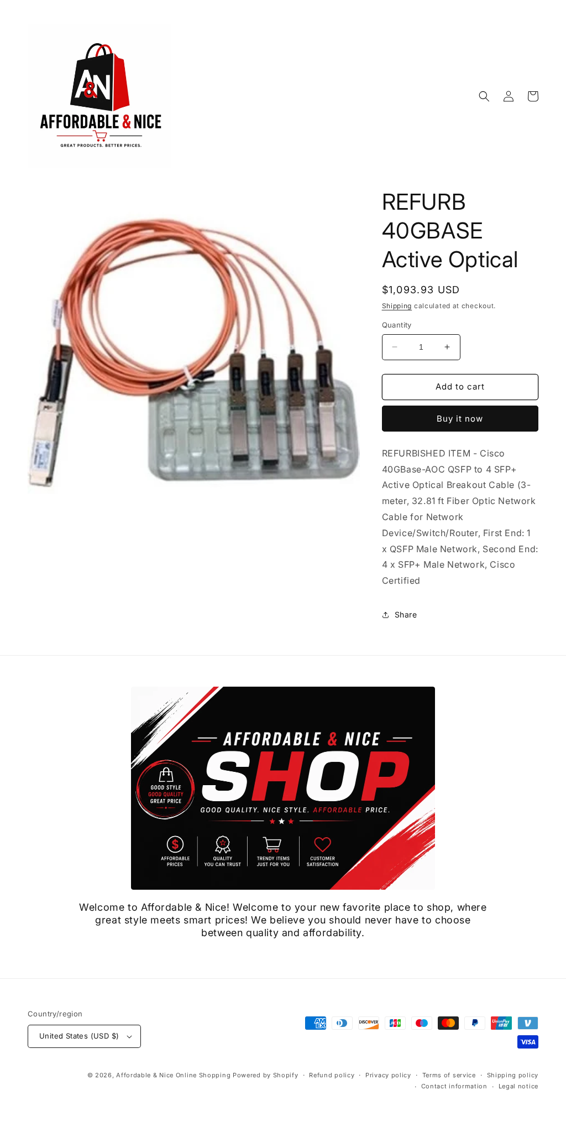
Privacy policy (388, 1075)
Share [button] (406, 614)
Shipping (397, 306)
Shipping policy (513, 1075)
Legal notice (518, 1086)
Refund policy (331, 1075)
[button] (484, 96)
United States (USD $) (79, 1035)
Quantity (397, 324)
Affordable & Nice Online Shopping (173, 1075)
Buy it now (460, 418)
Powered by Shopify (265, 1075)
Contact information (454, 1086)
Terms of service (449, 1075)
